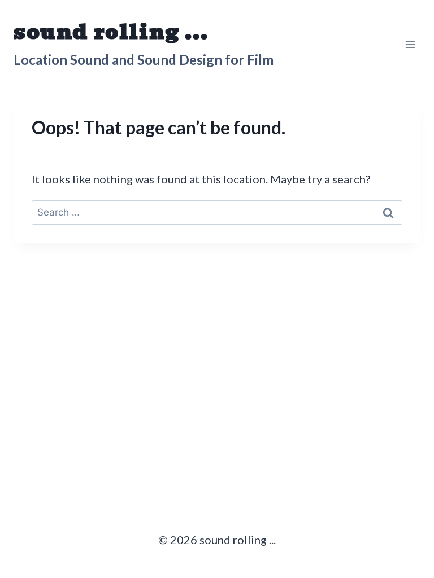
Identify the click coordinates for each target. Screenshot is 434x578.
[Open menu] (410, 44)
